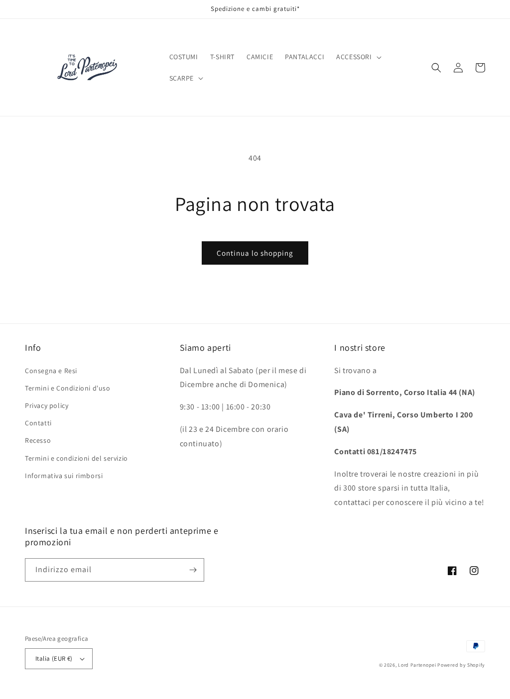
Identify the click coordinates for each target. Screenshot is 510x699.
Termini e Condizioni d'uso (68, 388)
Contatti (38, 422)
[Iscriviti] (193, 570)
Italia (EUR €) (54, 658)
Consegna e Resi (51, 370)
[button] (357, 56)
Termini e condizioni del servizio (76, 458)
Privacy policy (46, 405)
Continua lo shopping (255, 253)
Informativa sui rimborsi (64, 475)
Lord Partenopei (417, 665)
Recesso (38, 440)
